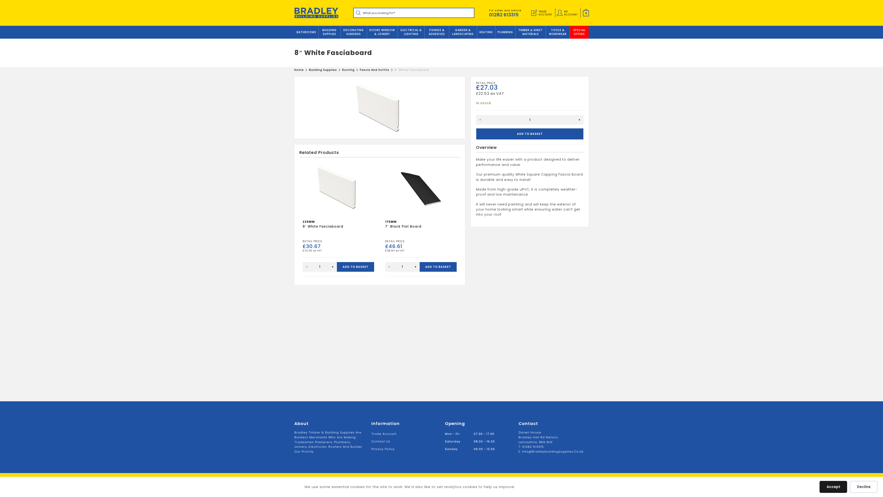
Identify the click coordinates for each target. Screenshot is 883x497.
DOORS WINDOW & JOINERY (382, 32)
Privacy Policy (383, 449)
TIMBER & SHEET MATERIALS (530, 32)
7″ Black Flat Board (403, 226)
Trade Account (383, 434)
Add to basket (530, 134)
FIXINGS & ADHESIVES (437, 32)
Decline (864, 486)
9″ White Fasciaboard (323, 226)
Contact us (380, 441)
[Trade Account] (534, 12)
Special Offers (579, 32)
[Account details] (559, 12)
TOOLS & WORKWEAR (558, 32)
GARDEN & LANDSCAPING (463, 32)
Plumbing (505, 32)
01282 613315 (504, 14)
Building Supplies (329, 32)
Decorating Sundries (353, 32)
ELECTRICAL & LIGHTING (411, 32)
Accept (833, 486)
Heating (486, 32)
